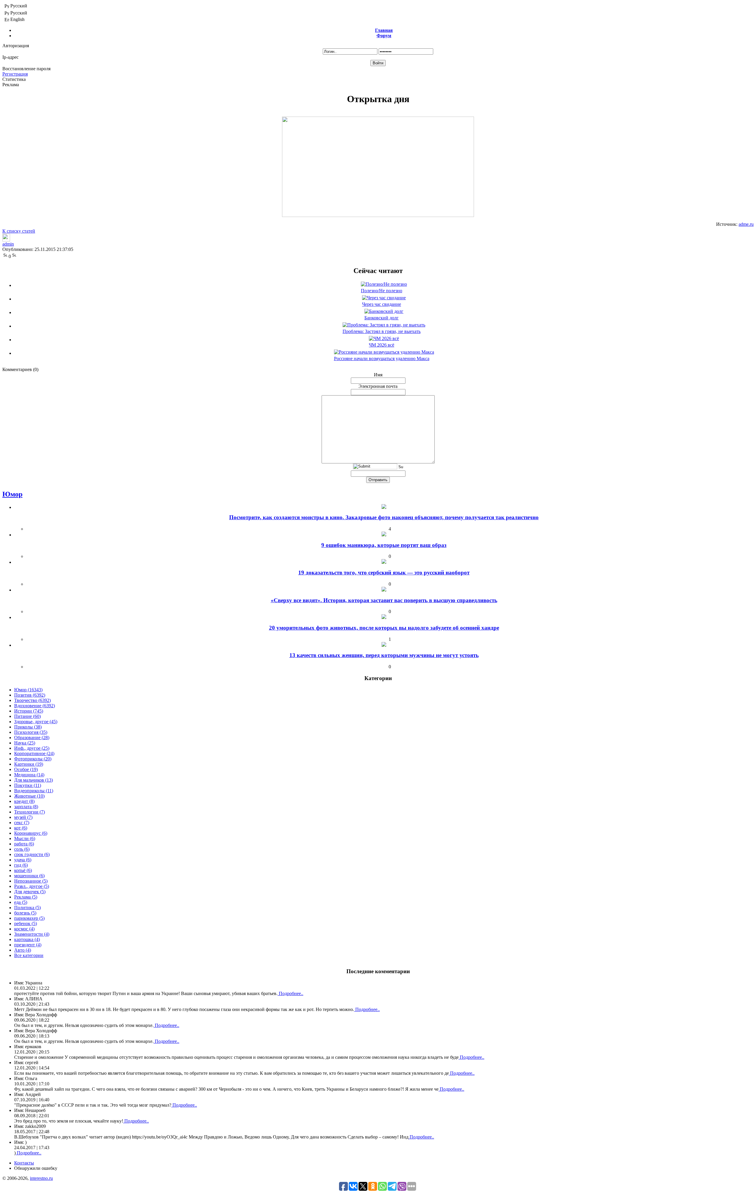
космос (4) (24, 928)
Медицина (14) (29, 774)
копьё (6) (23, 870)
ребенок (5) (25, 923)
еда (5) (20, 902)
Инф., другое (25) (31, 748)
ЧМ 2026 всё (381, 344)
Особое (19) (26, 769)
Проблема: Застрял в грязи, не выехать (382, 331)
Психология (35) (30, 732)
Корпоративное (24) (34, 753)
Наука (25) (24, 742)
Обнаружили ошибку (35, 1168)
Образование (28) (31, 737)
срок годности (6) (32, 854)
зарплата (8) (26, 806)
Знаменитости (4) (31, 934)
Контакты (24, 1162)
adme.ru (746, 224)
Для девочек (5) (29, 891)
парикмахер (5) (29, 918)
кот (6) (20, 827)
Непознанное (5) (31, 880)
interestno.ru (41, 1178)
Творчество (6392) (32, 700)
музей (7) (23, 817)
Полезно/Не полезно (381, 290)
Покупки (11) (27, 785)
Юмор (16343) (28, 689)
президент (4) (27, 944)
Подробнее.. (290, 993)
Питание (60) (27, 716)
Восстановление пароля (26, 68)
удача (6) (22, 859)
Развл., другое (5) (31, 886)
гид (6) (21, 865)
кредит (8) (24, 801)
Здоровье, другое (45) (35, 721)
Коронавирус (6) (30, 833)
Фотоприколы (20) (32, 758)
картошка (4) (27, 939)
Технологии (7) (29, 811)
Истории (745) (28, 710)
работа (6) (24, 843)
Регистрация (15, 73)
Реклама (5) (25, 896)
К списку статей (18, 230)
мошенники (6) (29, 875)
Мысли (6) (24, 838)
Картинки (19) (28, 764)
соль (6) (22, 849)
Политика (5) (27, 907)
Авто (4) (22, 950)
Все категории (28, 955)
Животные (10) (29, 795)
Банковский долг (381, 317)
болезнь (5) (25, 912)
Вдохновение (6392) (34, 705)
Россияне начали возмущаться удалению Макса (381, 358)
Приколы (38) (28, 726)
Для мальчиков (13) (33, 780)
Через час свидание (381, 304)
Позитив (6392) (29, 695)
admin (8, 243)
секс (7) (21, 822)
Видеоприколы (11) (33, 790)
